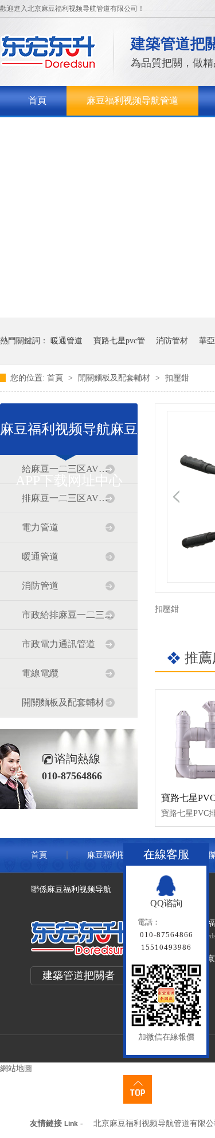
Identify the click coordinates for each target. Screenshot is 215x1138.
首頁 (37, 100)
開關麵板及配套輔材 (115, 378)
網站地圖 (16, 1068)
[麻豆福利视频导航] (48, 66)
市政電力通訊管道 (58, 644)
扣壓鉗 (177, 378)
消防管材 (172, 340)
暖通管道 (66, 340)
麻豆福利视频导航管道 (132, 100)
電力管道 (40, 527)
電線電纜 (40, 673)
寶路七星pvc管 (119, 340)
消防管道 (40, 585)
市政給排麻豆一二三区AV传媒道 (68, 615)
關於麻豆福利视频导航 (74, 130)
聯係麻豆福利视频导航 (71, 889)
